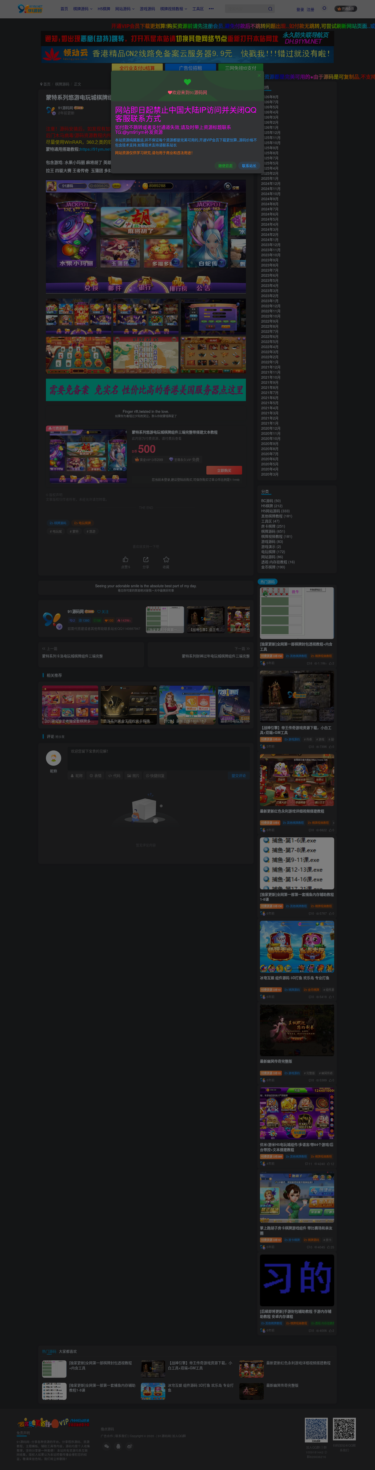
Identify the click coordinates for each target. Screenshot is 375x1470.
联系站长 (249, 165)
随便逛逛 (225, 165)
